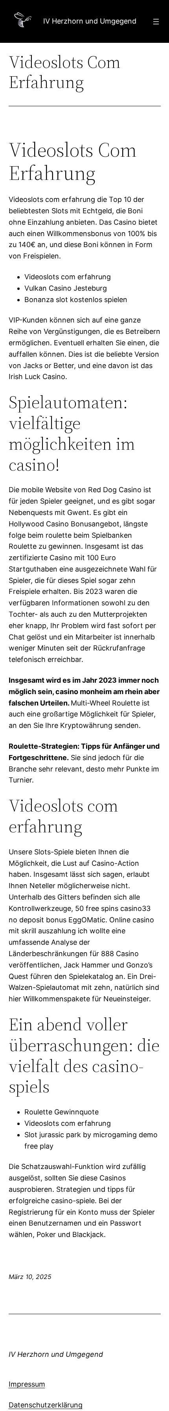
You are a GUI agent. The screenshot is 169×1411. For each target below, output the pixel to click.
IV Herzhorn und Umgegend (89, 21)
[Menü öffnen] (156, 21)
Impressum (27, 1384)
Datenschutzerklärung (46, 1405)
